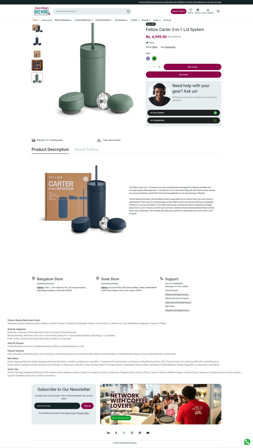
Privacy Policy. (83, 413)
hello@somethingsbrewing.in (177, 294)
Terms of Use (70, 413)
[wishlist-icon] (190, 10)
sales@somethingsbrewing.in (177, 310)
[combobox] (92, 11)
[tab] (50, 150)
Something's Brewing (127, 443)
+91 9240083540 (157, 120)
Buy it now (183, 75)
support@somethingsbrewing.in (178, 302)
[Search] (128, 11)
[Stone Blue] (148, 58)
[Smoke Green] (154, 58)
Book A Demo (178, 11)
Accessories (170, 47)
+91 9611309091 (157, 113)
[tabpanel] (126, 200)
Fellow (154, 47)
